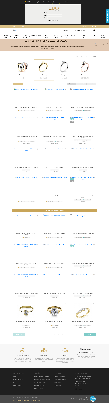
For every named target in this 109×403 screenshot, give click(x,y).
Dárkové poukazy (103, 36)
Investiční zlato (83, 36)
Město (45, 22)
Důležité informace (38, 388)
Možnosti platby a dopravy (40, 382)
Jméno (45, 15)
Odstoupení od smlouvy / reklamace (42, 379)
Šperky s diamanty (6, 36)
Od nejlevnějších (81, 84)
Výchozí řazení (72, 84)
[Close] (107, 2)
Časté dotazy (57, 382)
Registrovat (83, 30)
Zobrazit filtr (19, 84)
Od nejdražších (91, 84)
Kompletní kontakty (17, 385)
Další (89, 334)
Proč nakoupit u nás (18, 379)
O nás (14, 26)
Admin (20, 400)
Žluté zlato (93, 56)
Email (45, 13)
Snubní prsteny (25, 36)
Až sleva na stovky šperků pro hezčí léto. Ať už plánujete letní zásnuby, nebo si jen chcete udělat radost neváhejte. (54, 2)
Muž (53, 20)
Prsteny (33, 35)
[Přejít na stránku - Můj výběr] (90, 30)
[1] (62, 30)
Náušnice (38, 35)
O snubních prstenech (39, 385)
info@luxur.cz (82, 381)
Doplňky (73, 35)
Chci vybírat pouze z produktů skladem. (54, 210)
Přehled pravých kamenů (60, 379)
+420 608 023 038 (84, 26)
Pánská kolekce (66, 36)
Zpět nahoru (79, 389)
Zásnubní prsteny (16, 36)
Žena (57, 20)
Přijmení (45, 18)
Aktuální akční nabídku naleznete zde (53, 3)
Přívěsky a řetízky (56, 36)
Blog (18, 26)
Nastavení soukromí (26, 400)
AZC (17, 400)
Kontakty (23, 26)
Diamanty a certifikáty (59, 376)
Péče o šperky (57, 385)
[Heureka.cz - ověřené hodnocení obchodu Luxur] (93, 399)
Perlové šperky (47, 36)
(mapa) (89, 376)
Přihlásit (78, 30)
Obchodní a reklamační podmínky (41, 376)
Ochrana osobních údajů (35, 400)
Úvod (77, 56)
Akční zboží (94, 36)
